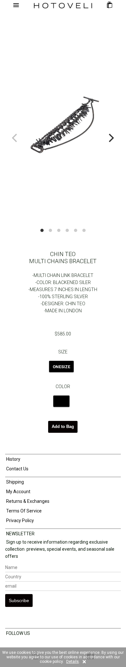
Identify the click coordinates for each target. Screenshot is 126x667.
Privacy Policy (19, 520)
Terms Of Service (23, 510)
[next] (110, 138)
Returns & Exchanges (27, 501)
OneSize (61, 366)
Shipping (14, 482)
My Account (17, 491)
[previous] (15, 138)
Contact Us (16, 468)
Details (72, 661)
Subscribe (19, 600)
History (12, 459)
